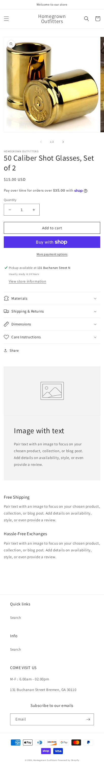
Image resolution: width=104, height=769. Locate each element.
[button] (6, 18)
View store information (27, 281)
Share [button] (14, 350)
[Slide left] (40, 141)
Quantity (10, 200)
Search (15, 617)
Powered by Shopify (68, 760)
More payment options (52, 254)
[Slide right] (63, 141)
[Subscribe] (88, 719)
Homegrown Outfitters (45, 760)
